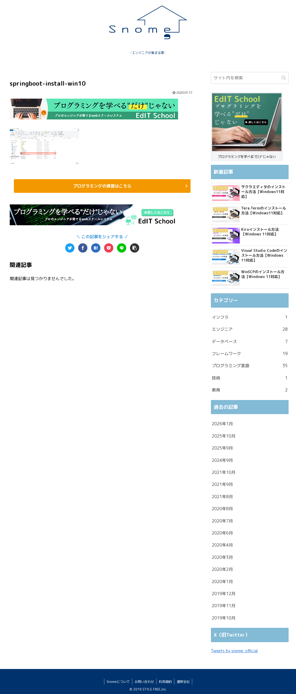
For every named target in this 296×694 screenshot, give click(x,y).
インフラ (250, 317)
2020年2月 (222, 569)
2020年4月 (222, 545)
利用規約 (165, 681)
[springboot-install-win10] (95, 248)
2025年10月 (223, 436)
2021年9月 (222, 484)
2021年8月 (222, 497)
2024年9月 (222, 460)
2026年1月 (222, 424)
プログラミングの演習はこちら (102, 186)
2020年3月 (222, 557)
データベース (250, 341)
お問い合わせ (144, 681)
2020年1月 (222, 582)
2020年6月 (222, 533)
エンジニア (250, 329)
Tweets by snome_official (234, 651)
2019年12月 (223, 594)
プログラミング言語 (250, 366)
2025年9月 (222, 448)
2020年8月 (222, 509)
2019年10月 (223, 618)
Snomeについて (118, 681)
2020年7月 (222, 521)
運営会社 (183, 681)
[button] (284, 77)
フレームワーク (250, 353)
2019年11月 (223, 606)
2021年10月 (223, 472)
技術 (250, 378)
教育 (250, 390)
